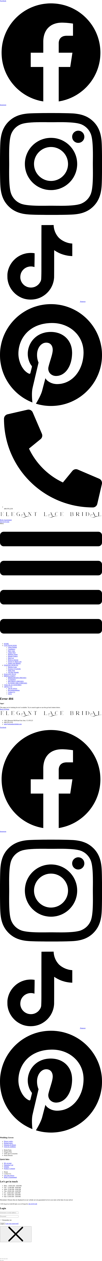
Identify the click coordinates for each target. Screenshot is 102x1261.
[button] (6, 520)
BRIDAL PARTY (10, 676)
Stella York (11, 670)
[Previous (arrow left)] (1, 1260)
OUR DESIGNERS (10, 645)
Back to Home (4, 709)
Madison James (13, 654)
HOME (6, 644)
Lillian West (12, 653)
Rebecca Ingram (13, 660)
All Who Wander (13, 672)
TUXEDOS (12, 679)
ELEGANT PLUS (10, 674)
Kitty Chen (11, 651)
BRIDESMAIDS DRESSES (17, 678)
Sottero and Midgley (14, 663)
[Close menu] (15, 1234)
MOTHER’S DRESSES (16, 681)
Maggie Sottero (13, 656)
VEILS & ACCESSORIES (12, 685)
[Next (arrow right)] (3, 1260)
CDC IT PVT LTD (32, 1204)
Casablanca (11, 649)
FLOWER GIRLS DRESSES (17, 683)
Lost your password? (12, 1223)
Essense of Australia (14, 669)
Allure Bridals (12, 647)
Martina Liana (12, 667)
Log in (2, 1223)
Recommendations (14, 690)
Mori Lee (11, 658)
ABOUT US (8, 687)
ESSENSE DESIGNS (11, 665)
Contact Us (11, 692)
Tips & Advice (12, 688)
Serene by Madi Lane (15, 661)
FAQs (10, 694)
